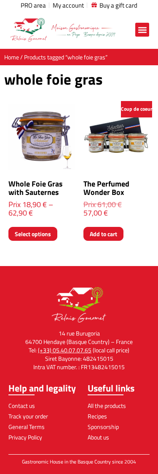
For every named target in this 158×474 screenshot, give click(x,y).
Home (11, 57)
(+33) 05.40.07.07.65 (64, 350)
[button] (142, 30)
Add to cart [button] (103, 233)
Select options (33, 233)
